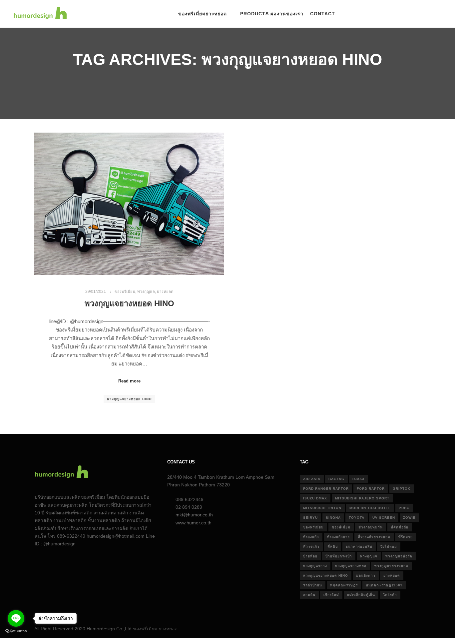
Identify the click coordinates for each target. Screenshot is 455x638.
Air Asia (311, 479)
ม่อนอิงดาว (365, 575)
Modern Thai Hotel (370, 508)
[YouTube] (427, 14)
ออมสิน (309, 595)
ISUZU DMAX (315, 498)
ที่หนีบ (332, 546)
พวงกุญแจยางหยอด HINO (129, 303)
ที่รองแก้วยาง (338, 537)
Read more (129, 380)
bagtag (336, 479)
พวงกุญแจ (146, 291)
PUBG (404, 508)
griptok (401, 488)
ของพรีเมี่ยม (125, 291)
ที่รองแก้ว (311, 537)
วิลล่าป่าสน (312, 585)
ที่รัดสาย (405, 537)
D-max (358, 479)
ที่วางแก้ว (311, 546)
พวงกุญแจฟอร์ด (398, 556)
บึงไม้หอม (388, 546)
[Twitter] (417, 14)
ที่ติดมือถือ (399, 527)
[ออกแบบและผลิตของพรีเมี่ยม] (40, 14)
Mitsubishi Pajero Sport (362, 498)
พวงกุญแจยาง (315, 566)
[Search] (355, 14)
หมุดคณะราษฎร (344, 585)
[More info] (367, 14)
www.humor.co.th (194, 522)
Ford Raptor (371, 488)
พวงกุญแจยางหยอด (391, 566)
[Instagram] (407, 14)
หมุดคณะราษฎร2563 (384, 585)
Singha (333, 517)
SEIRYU (310, 517)
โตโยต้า (390, 595)
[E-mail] (387, 14)
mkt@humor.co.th (194, 514)
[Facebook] (397, 14)
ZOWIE (409, 517)
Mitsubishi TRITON (322, 508)
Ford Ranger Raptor (326, 488)
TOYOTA (356, 517)
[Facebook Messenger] (437, 14)
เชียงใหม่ (331, 595)
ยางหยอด (165, 291)
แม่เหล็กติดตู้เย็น (361, 595)
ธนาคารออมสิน (359, 546)
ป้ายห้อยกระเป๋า (338, 556)
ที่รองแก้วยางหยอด (374, 537)
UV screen (383, 517)
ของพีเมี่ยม (341, 527)
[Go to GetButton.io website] (16, 631)
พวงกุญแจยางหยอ (350, 566)
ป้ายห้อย (310, 556)
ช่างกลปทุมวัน (370, 527)
